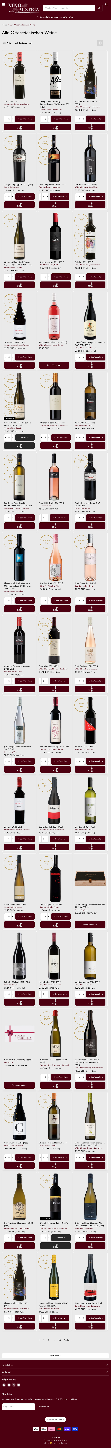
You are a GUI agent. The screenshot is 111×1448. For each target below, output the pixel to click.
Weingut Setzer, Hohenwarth (49, 1308)
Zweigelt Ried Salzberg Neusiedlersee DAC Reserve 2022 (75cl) (55, 104)
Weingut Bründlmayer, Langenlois (86, 669)
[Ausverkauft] (19, 445)
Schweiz (54, 1419)
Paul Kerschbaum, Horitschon (49, 187)
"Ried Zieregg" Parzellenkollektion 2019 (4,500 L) (90, 906)
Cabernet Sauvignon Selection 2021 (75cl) (17, 667)
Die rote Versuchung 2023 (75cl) (54, 746)
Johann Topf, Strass (10, 752)
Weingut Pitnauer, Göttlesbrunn (86, 348)
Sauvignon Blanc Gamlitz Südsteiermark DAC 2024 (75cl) (18, 504)
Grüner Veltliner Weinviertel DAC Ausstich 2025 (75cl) (53, 1305)
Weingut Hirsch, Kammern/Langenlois (88, 1148)
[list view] (106, 43)
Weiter (67, 1340)
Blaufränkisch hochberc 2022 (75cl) (17, 1305)
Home (4, 25)
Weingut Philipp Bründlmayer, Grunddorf (54, 1065)
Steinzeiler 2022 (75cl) (49, 666)
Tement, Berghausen (82, 910)
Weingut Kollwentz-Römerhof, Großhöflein (53, 669)
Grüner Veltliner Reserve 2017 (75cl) (53, 1061)
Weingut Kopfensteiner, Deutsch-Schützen (89, 1067)
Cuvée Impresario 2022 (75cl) (52, 184)
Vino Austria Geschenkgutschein (18, 1059)
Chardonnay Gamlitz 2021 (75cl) (53, 1142)
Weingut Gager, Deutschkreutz (14, 591)
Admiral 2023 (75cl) (84, 746)
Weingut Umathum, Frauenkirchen (50, 985)
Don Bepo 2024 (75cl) (85, 826)
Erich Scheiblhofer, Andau (49, 907)
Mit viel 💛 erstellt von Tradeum (55, 1443)
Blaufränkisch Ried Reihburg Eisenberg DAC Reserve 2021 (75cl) (88, 1062)
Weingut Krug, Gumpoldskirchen (51, 749)
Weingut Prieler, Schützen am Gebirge (53, 1228)
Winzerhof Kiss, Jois (11, 985)
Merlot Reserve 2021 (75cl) (52, 262)
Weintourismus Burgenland (13, 1145)
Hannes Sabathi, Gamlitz (47, 1145)
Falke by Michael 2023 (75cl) (17, 982)
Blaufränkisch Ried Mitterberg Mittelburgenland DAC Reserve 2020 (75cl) (17, 586)
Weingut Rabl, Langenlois (13, 907)
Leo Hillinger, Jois (45, 505)
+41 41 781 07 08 (66, 17)
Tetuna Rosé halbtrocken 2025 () (53, 342)
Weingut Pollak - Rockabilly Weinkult (17, 1228)
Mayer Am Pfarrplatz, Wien (49, 586)
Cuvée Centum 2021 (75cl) (16, 1142)
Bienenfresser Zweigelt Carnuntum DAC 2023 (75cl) (90, 344)
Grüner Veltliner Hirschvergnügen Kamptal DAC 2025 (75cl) (90, 1144)
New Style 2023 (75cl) (85, 422)
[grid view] (100, 43)
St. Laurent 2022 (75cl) (14, 342)
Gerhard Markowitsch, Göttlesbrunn (51, 829)
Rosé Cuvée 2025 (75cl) (85, 583)
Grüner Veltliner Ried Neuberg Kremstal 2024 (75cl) (17, 424)
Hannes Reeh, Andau (11, 187)
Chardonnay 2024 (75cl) (15, 904)
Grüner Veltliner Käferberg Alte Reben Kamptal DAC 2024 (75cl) (89, 1224)
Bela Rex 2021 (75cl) (84, 262)
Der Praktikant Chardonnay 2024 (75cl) (18, 1224)
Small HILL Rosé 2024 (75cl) (51, 503)
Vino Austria (8, 1062)
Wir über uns (55, 1437)
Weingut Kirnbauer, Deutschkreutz (86, 187)
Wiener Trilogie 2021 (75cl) (52, 422)
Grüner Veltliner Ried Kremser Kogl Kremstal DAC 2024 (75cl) (18, 263)
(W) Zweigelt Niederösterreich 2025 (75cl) (17, 748)
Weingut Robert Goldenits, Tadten (51, 345)
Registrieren (44, 1406)
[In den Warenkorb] (19, 127)
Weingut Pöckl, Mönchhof (84, 749)
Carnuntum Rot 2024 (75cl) (51, 826)
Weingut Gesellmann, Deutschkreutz (16, 104)
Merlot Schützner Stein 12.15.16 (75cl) (54, 1224)
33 (59, 1340)
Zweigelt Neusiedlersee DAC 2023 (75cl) (87, 504)
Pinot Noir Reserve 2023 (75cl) (88, 1303)
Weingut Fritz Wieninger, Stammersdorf (54, 425)
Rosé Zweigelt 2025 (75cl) (86, 666)
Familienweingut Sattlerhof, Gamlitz (16, 508)
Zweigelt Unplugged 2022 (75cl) (18, 184)
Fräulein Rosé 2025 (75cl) (51, 583)
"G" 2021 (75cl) (11, 101)
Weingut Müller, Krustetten (13, 267)
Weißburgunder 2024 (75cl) (87, 982)
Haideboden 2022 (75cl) (50, 982)
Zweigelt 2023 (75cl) (13, 826)
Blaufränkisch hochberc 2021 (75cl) (87, 103)
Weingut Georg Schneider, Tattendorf (17, 345)
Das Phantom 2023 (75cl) (86, 184)
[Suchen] (98, 8)
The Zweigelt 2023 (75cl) (51, 904)
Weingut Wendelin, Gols (83, 985)
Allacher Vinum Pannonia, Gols (51, 109)
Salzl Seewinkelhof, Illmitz (49, 265)
